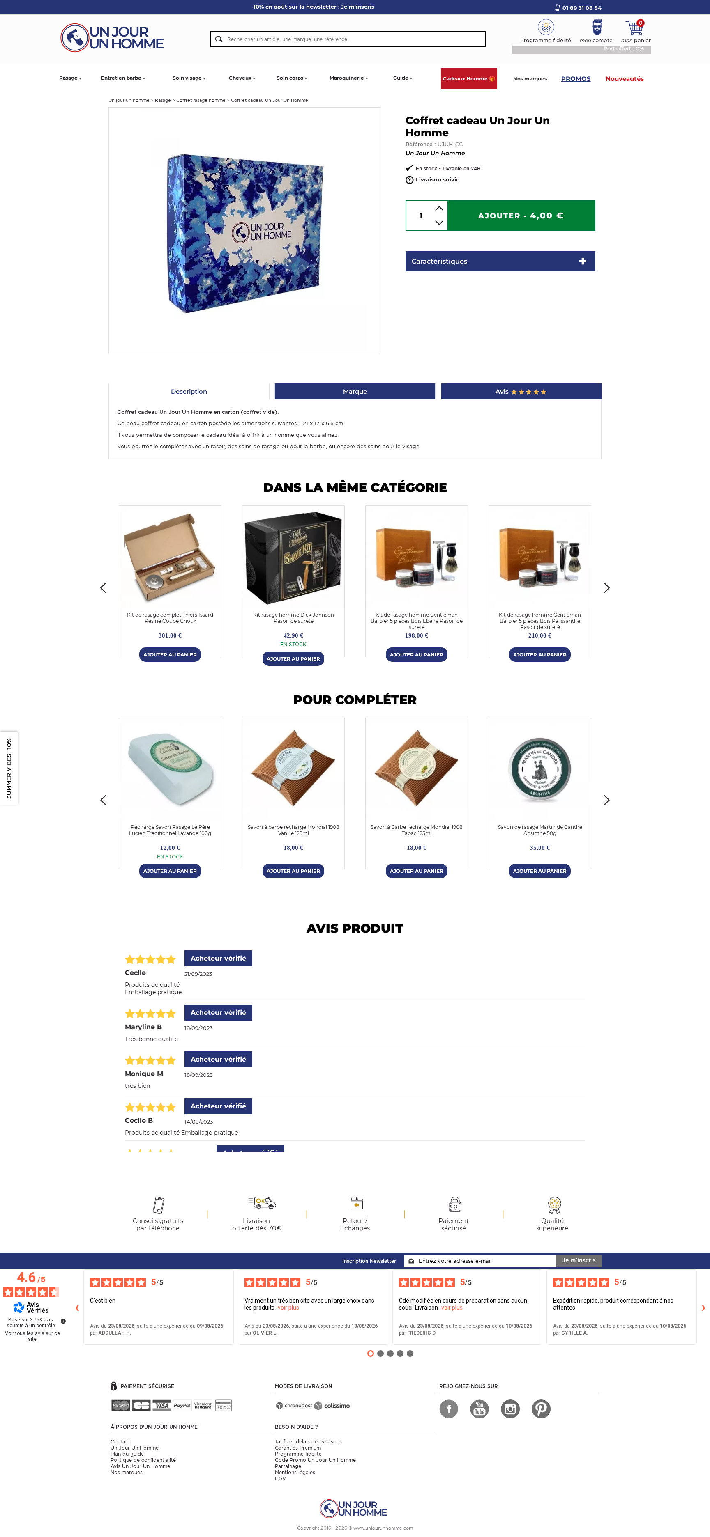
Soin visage (187, 78)
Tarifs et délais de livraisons (308, 1441)
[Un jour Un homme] (114, 37)
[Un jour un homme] (355, 1508)
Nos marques (530, 79)
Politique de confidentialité (143, 1460)
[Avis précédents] (77, 1307)
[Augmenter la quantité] (439, 208)
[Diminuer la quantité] (439, 223)
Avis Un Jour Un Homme (140, 1466)
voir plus (288, 1307)
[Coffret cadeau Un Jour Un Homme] (244, 230)
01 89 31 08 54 (582, 8)
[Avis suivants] (703, 1307)
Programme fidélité (298, 1454)
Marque (355, 391)
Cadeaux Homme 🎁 (469, 79)
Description (189, 391)
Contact (120, 1441)
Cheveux (240, 78)
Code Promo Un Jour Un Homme (315, 1460)
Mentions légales (295, 1472)
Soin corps (290, 78)
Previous (103, 588)
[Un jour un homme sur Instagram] (510, 1408)
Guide (400, 78)
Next (607, 588)
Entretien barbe (121, 78)
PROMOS (576, 79)
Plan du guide (127, 1454)
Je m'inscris (579, 1260)
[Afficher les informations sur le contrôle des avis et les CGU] (63, 1321)
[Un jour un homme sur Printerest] (541, 1408)
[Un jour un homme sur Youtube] (479, 1408)
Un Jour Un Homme (435, 153)
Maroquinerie (347, 78)
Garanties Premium (298, 1448)
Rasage (68, 78)
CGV (280, 1478)
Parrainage (288, 1466)
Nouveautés (625, 79)
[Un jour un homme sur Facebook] (448, 1408)
